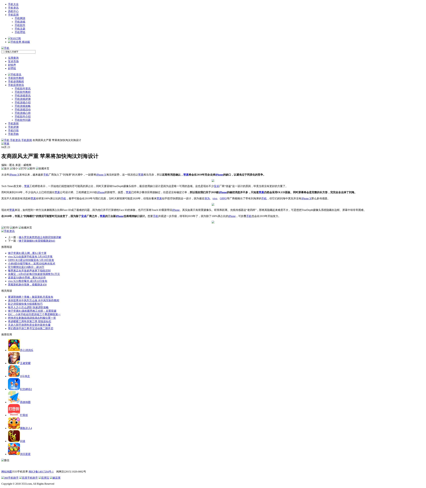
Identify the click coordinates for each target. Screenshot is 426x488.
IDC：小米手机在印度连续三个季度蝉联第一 (34, 314)
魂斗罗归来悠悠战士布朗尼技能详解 (40, 237)
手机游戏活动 (23, 109)
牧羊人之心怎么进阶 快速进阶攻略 (28, 307)
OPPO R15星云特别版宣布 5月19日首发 (31, 260)
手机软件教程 (16, 78)
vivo (215, 198)
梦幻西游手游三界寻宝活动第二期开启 (30, 328)
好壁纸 (12, 68)
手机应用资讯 (16, 85)
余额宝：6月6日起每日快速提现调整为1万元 (34, 274)
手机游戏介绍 (23, 102)
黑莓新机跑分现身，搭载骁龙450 (27, 284)
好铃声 (12, 64)
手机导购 (13, 134)
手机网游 (20, 18)
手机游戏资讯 (23, 95)
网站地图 (6, 471)
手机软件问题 (23, 120)
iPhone (219, 174)
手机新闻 (13, 123)
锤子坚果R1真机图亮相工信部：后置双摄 (32, 310)
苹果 (140, 174)
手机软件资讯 (23, 88)
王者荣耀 (25, 363)
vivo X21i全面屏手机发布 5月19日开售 (30, 256)
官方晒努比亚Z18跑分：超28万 (26, 267)
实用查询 (13, 57)
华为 (207, 198)
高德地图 (25, 402)
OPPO (223, 198)
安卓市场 (13, 61)
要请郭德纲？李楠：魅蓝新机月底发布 (30, 296)
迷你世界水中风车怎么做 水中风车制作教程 (33, 300)
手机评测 (13, 127)
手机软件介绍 (23, 116)
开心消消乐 (26, 350)
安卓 (216, 186)
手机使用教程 (16, 81)
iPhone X (14, 174)
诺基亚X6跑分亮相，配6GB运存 (27, 277)
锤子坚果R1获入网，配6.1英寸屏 (27, 253)
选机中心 (13, 11)
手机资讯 (13, 7)
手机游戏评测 (23, 99)
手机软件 (20, 25)
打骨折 (24, 415)
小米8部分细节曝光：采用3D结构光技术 (31, 263)
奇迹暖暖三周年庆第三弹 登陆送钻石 (29, 321)
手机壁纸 (20, 32)
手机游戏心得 (23, 113)
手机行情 (13, 130)
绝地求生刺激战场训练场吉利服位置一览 (32, 317)
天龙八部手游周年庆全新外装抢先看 (29, 324)
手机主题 (20, 28)
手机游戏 (20, 21)
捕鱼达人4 (26, 428)
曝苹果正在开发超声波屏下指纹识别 (29, 270)
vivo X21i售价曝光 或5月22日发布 (27, 281)
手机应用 (13, 14)
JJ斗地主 (25, 376)
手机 (46, 174)
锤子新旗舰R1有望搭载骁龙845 (37, 240)
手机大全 (13, 4)
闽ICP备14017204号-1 (41, 471)
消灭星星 (25, 454)
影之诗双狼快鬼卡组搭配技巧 (25, 303)
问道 (22, 441)
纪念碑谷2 (26, 389)
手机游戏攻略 (23, 106)
